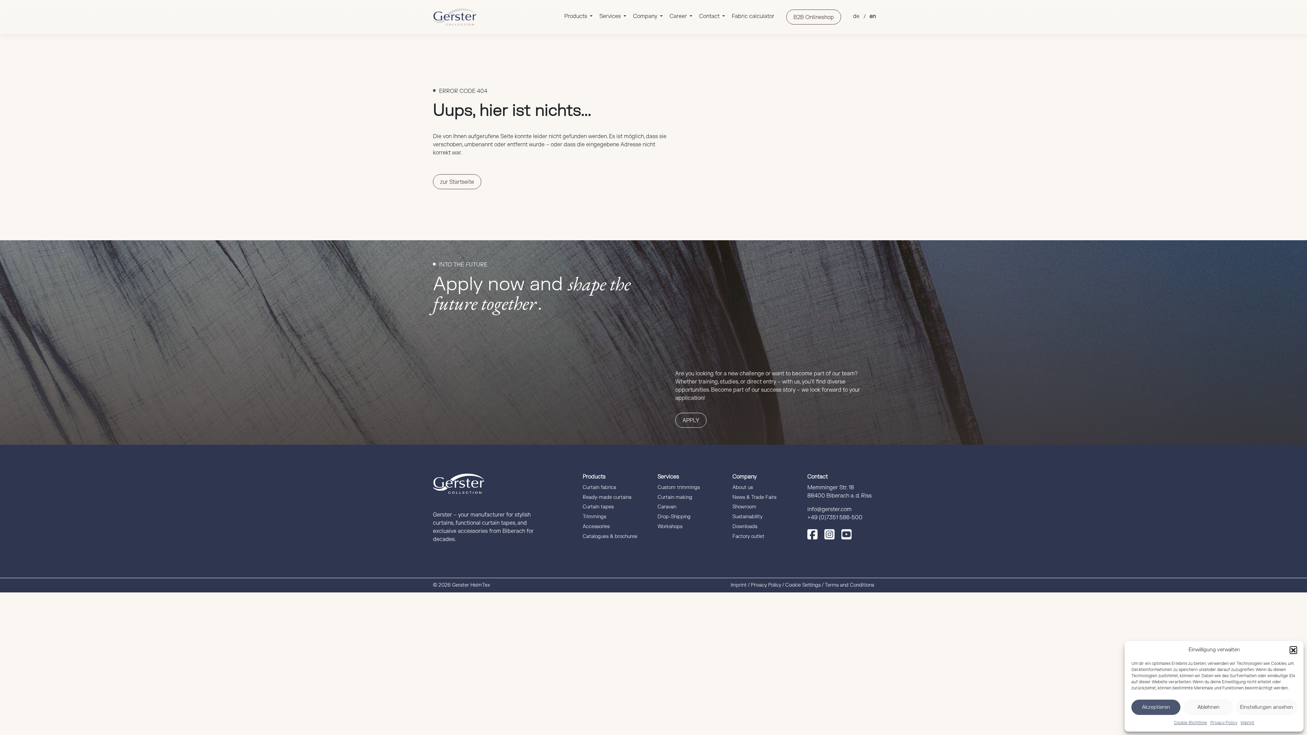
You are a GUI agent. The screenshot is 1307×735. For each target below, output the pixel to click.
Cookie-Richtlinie (1190, 722)
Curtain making (675, 497)
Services (610, 16)
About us (742, 487)
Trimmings (594, 516)
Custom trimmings (679, 487)
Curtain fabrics (599, 487)
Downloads (744, 526)
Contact (710, 16)
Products (576, 16)
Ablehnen (1208, 707)
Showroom (744, 507)
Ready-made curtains (607, 497)
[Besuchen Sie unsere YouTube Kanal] (846, 534)
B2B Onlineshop (813, 17)
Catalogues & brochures (610, 536)
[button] (1293, 650)
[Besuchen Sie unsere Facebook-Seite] (812, 534)
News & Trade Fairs (754, 497)
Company (646, 16)
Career (678, 16)
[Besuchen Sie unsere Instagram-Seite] (829, 534)
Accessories (596, 526)
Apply (690, 420)
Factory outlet (748, 536)
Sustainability (747, 516)
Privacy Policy (1223, 722)
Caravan (667, 507)
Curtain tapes (598, 507)
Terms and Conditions (849, 585)
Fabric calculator (753, 16)
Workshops (670, 526)
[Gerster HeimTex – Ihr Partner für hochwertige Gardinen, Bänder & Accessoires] (454, 17)
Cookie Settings (803, 585)
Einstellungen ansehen (1266, 707)
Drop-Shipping (674, 516)
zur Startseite (457, 182)
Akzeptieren (1156, 707)
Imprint (1247, 722)
